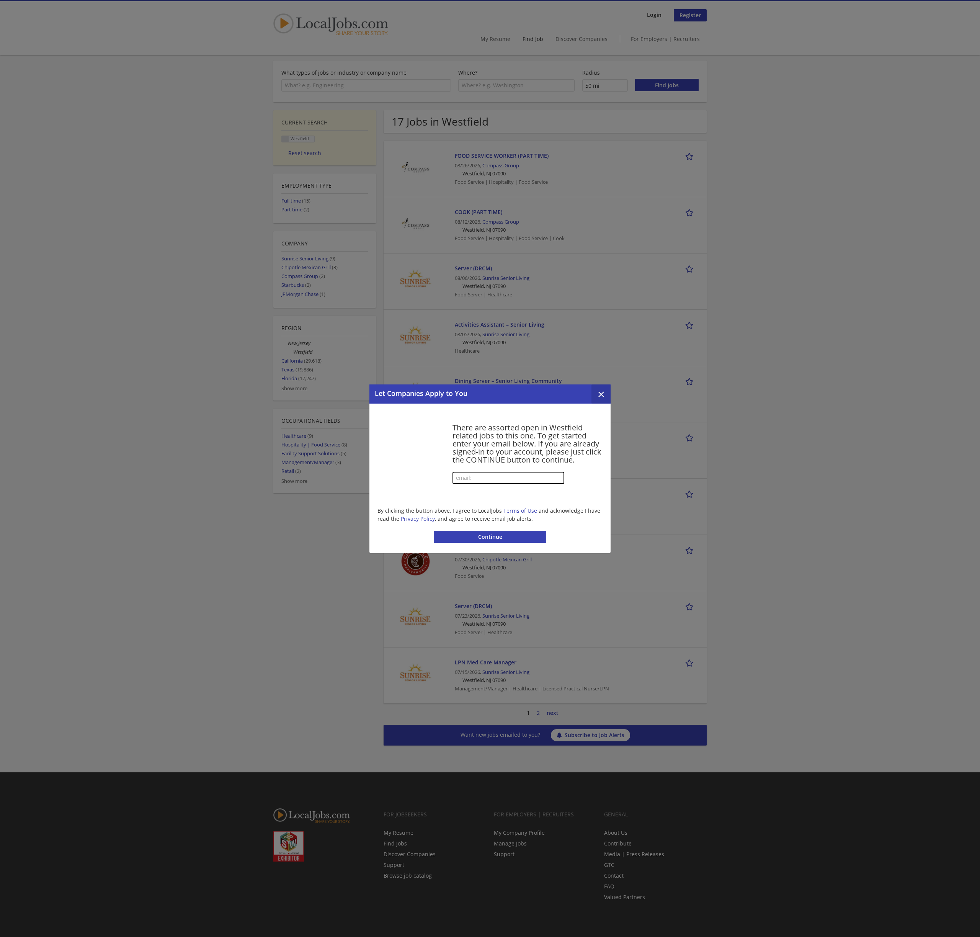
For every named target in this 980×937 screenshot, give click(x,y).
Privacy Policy (418, 518)
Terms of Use (520, 510)
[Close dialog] (601, 394)
